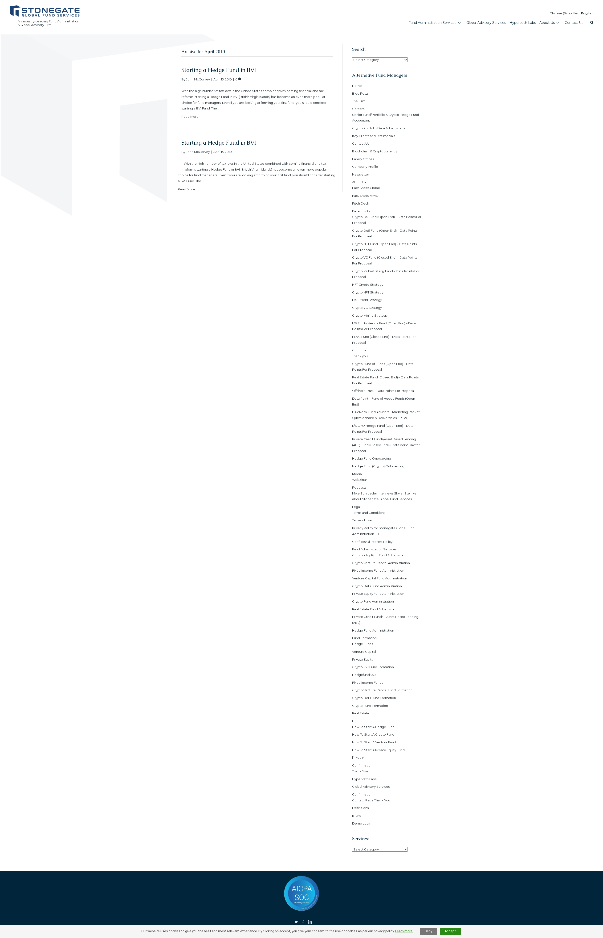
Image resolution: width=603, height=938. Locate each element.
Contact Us (360, 143)
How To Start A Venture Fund (374, 742)
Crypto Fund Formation (370, 706)
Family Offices (363, 159)
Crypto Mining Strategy (369, 315)
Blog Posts (360, 93)
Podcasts (359, 487)
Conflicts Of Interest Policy (372, 542)
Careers (358, 109)
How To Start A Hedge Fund (373, 727)
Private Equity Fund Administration (378, 593)
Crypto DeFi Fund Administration (377, 586)
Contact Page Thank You (371, 800)
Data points (361, 211)
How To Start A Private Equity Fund (378, 750)
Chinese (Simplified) (565, 13)
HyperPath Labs (364, 779)
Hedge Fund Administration (373, 630)
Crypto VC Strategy (367, 308)
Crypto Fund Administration (373, 601)
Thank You (360, 771)
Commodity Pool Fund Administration (380, 555)
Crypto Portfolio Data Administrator (379, 128)
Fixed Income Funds (367, 682)
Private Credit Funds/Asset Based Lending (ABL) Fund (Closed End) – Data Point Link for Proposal (386, 444)
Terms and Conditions (368, 513)
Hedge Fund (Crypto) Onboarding (378, 466)
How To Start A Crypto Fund (373, 734)
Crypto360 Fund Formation (373, 667)
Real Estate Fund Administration (376, 609)
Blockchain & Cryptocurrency (374, 151)
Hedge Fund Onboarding (371, 458)
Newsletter (360, 174)
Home (357, 86)
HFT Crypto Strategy (367, 284)
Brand (356, 815)
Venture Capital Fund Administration (379, 578)
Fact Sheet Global (366, 188)
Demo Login (361, 823)
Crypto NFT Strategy (367, 292)
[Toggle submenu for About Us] (557, 22)
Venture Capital (364, 651)
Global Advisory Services (371, 786)
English (587, 13)
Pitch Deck (360, 203)
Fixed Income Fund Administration (378, 570)
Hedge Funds (362, 644)
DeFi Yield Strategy (367, 300)
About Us (359, 182)
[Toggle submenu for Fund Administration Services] (459, 22)
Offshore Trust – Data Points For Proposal (383, 391)
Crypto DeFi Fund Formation (374, 698)
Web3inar (359, 480)
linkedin (358, 757)
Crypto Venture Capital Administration (381, 563)
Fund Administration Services (374, 549)
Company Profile (365, 166)
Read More (190, 116)
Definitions (360, 808)
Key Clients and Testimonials (373, 136)
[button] (592, 23)
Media (357, 474)
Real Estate (360, 713)
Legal (356, 507)
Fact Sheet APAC (365, 195)
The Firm (358, 101)
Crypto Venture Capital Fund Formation (382, 690)
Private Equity (362, 659)
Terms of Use (362, 520)
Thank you (360, 356)
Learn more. (404, 931)
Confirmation (362, 350)
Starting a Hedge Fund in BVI (218, 70)
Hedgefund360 (364, 675)
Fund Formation (364, 638)
